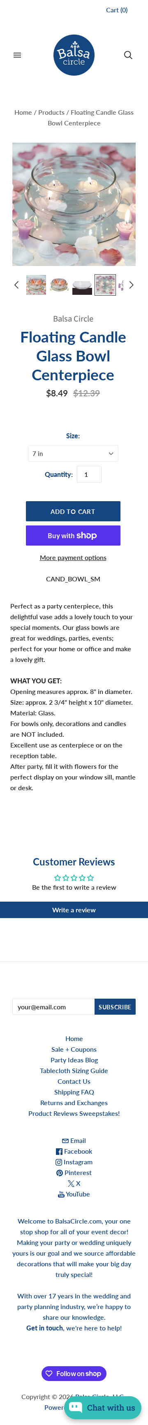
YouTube (77, 1194)
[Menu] (17, 55)
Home (23, 112)
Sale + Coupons (74, 1049)
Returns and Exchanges (74, 1102)
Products (51, 112)
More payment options (73, 557)
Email (77, 1140)
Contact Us (74, 1081)
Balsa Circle (73, 319)
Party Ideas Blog (74, 1060)
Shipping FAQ (74, 1092)
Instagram (77, 1162)
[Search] (128, 55)
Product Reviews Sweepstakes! (74, 1113)
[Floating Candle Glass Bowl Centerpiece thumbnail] (36, 285)
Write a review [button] (74, 910)
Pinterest (77, 1172)
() (116, 10)
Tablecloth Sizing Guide (74, 1070)
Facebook (77, 1151)
